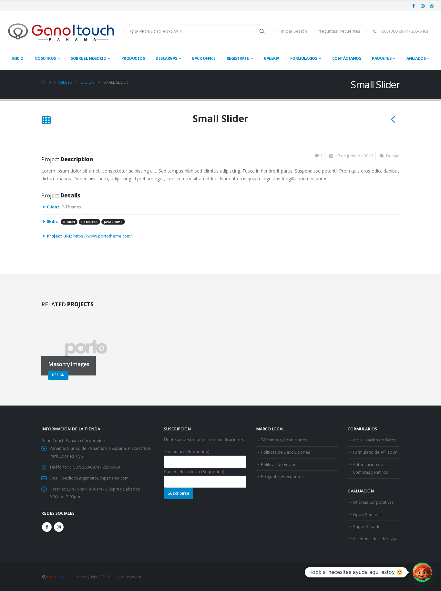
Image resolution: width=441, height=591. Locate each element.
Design (393, 156)
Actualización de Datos (374, 440)
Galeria (271, 58)
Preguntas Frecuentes (338, 31)
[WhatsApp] (432, 6)
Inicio (18, 58)
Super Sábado (367, 526)
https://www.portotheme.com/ (102, 236)
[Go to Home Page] (43, 82)
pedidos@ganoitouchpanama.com (95, 478)
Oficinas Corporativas (373, 502)
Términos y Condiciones (284, 440)
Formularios (303, 58)
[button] (46, 121)
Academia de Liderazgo (375, 539)
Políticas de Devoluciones (285, 452)
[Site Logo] (61, 31)
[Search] (262, 31)
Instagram (59, 527)
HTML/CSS (89, 222)
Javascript (113, 222)
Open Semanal (367, 514)
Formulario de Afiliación (375, 452)
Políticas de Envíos (278, 464)
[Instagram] (423, 6)
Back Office (204, 58)
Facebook (47, 527)
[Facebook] (413, 6)
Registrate (238, 58)
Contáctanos (346, 58)
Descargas (166, 58)
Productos (133, 58)
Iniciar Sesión (294, 31)
